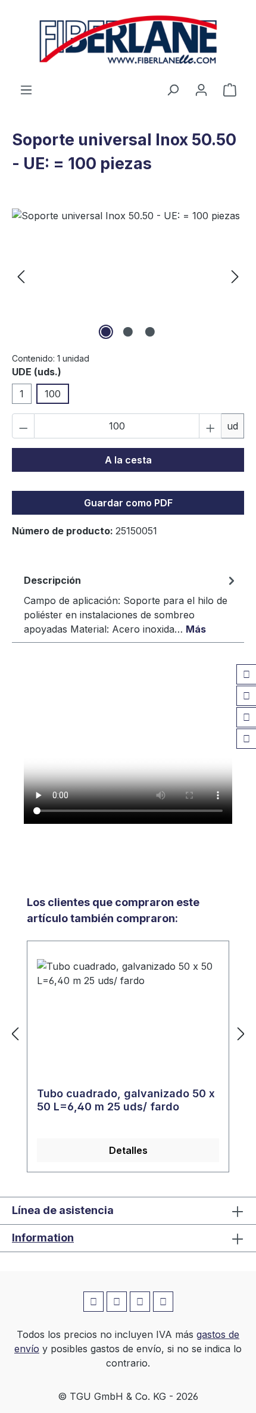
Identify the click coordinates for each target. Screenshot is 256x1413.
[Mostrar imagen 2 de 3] (128, 332)
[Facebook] (246, 674)
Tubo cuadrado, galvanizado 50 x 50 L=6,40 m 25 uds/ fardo (126, 1100)
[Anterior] (21, 275)
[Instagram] (246, 695)
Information (43, 1237)
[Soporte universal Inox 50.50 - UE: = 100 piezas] (128, 275)
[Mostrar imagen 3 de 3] (150, 332)
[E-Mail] (246, 717)
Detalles (128, 1150)
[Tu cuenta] (201, 89)
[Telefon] (246, 738)
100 (53, 394)
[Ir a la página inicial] (128, 41)
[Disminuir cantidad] (23, 425)
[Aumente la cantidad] (210, 425)
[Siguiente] (235, 275)
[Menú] (26, 89)
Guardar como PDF (128, 503)
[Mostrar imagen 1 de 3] (106, 332)
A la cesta (128, 460)
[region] (128, 275)
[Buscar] (172, 89)
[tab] (131, 604)
